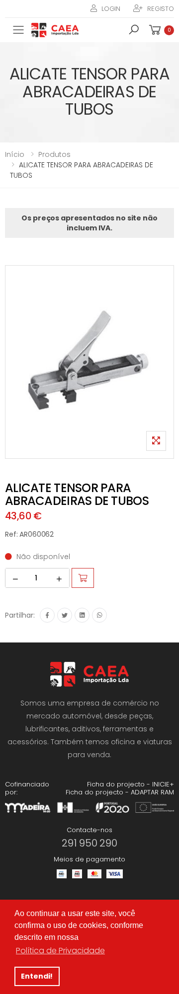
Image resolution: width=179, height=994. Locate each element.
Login (110, 8)
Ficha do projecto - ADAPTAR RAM (120, 792)
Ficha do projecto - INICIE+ (130, 784)
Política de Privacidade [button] (60, 950)
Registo (160, 8)
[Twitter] (64, 615)
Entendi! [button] (37, 976)
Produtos (54, 154)
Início (14, 154)
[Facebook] (47, 615)
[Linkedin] (82, 615)
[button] (134, 31)
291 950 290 (89, 843)
